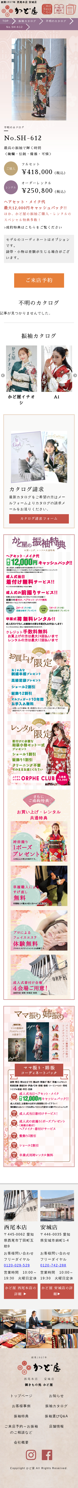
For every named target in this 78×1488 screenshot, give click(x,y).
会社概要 (21, 1442)
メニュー (71, 9)
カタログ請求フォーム (39, 518)
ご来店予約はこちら (47, 9)
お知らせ (56, 1396)
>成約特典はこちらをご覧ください (33, 227)
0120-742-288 (53, 1265)
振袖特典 (21, 1416)
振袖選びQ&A (56, 1416)
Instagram (59, 9)
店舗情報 (56, 1426)
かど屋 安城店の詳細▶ (57, 1291)
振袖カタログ (27, 21)
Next (75, 376)
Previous (3, 376)
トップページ (21, 1396)
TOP (5, 21)
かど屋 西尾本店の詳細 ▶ (21, 1291)
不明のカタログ (56, 21)
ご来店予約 (38, 280)
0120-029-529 (17, 1265)
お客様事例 (21, 1406)
